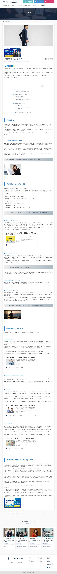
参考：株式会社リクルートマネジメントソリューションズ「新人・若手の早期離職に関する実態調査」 (27, 212)
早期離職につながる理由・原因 (21, 94)
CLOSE (43, 86)
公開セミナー (35, 5)
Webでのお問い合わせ (50, 563)
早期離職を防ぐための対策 (20, 103)
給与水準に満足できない (20, 97)
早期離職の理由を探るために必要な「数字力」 (24, 112)
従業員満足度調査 (19, 105)
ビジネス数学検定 (40, 561)
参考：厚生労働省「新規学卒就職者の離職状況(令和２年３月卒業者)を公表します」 (23, 159)
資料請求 (48, 561)
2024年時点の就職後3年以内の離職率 (22, 91)
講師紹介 (29, 5)
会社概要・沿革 (31, 561)
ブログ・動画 (19, 5)
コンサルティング (40, 563)
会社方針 (30, 558)
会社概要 (5, 5)
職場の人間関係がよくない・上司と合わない (24, 99)
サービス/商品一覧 (12, 5)
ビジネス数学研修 (40, 558)
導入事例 (25, 5)
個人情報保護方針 (42, 5)
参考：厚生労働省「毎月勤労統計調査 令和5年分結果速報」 (18, 267)
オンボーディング (19, 108)
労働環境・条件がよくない (20, 96)
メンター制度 (18, 110)
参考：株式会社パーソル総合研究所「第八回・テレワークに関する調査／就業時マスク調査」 (25, 305)
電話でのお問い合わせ (50, 564)
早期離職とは (17, 89)
